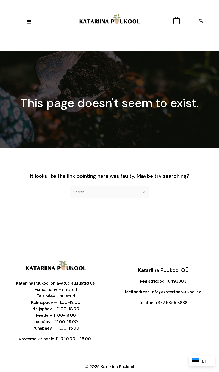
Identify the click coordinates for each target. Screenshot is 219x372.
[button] (29, 21)
